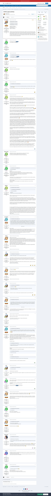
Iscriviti (46, 3)
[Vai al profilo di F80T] (6, 381)
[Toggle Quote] (10, 187)
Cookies (31, 490)
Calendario (7, 7)
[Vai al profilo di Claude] (6, 453)
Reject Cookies (45, 494)
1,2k (6, 27)
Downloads (13, 7)
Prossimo (8, 477)
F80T (6, 378)
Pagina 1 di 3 (12, 477)
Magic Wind (6, 434)
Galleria (10, 7)
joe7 (6, 283)
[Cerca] (47, 5)
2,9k (6, 412)
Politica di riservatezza (24, 490)
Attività (7, 5)
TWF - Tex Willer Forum (7, 3)
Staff (16, 7)
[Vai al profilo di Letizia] (6, 42)
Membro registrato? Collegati (40, 3)
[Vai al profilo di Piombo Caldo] (6, 70)
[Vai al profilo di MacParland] (4, 14)
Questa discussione (44, 5)
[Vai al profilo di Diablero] (6, 97)
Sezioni (4, 7)
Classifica (12, 5)
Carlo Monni (6, 326)
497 (6, 289)
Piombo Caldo (6, 67)
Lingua (19, 490)
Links (9, 5)
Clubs (20, 5)
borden (6, 297)
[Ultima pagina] (9, 17)
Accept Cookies (40, 494)
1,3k (6, 73)
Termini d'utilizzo (4, 494)
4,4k (6, 191)
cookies (17, 494)
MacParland (7, 13)
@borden (17, 41)
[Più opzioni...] (35, 40)
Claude (6, 450)
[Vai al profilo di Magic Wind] (6, 437)
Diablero (6, 185)
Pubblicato (13, 67)
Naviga (4, 5)
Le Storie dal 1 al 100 (12, 14)
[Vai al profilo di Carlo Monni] (6, 55)
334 (6, 384)
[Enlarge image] (13, 21)
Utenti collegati (20, 7)
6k (6, 243)
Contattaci (29, 490)
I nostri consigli (16, 5)
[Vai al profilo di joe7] (6, 254)
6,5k (6, 60)
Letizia (17, 187)
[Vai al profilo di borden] (6, 238)
